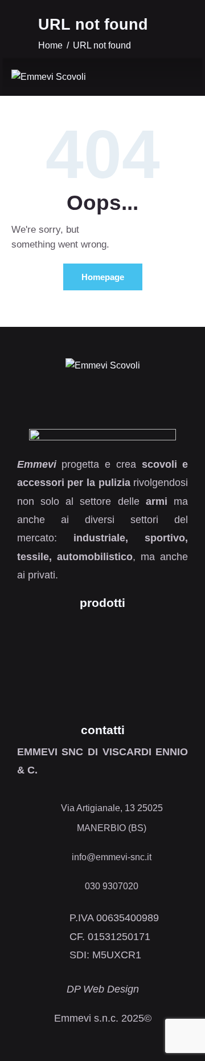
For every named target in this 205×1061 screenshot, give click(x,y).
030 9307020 (111, 886)
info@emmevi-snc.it (111, 857)
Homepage (102, 277)
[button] (179, 77)
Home (50, 45)
